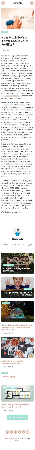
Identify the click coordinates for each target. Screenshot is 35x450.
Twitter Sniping (8, 376)
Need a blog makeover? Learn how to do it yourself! (16, 405)
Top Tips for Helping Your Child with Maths (18, 293)
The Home (6, 303)
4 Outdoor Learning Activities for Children (16, 269)
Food (5, 339)
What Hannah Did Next (13, 438)
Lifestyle (5, 31)
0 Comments (7, 50)
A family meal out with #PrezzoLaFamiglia (12, 362)
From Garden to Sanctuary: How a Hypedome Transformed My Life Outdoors (17, 327)
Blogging (6, 387)
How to (13, 387)
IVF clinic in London (11, 96)
